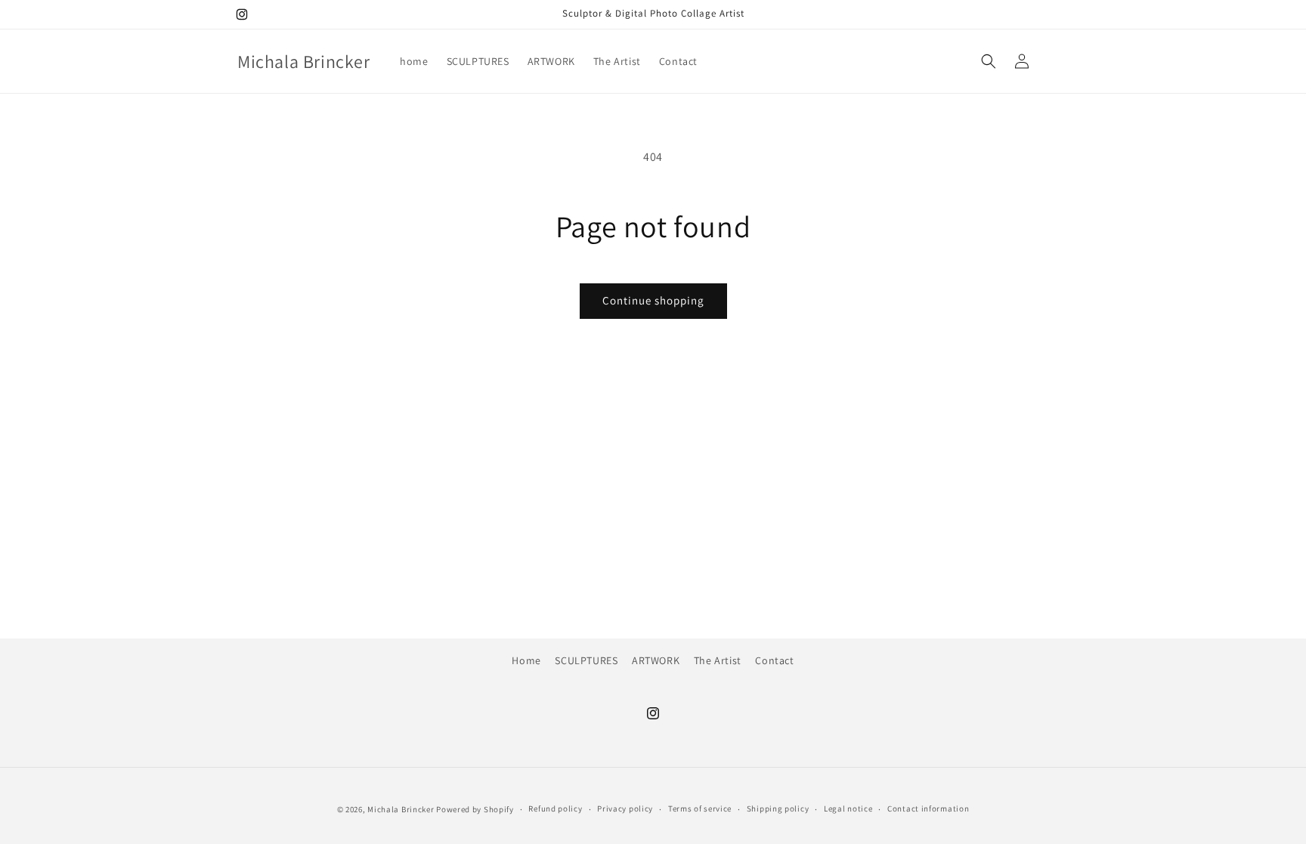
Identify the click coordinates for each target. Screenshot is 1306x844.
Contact (774, 660)
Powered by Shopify (475, 809)
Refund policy (555, 808)
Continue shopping (653, 300)
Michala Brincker (400, 809)
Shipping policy (778, 808)
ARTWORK (655, 660)
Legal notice (848, 808)
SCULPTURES (586, 660)
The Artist (717, 660)
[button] (988, 61)
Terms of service (700, 808)
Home (526, 660)
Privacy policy (625, 808)
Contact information (928, 808)
